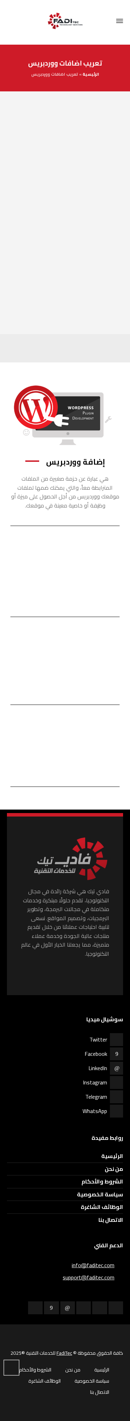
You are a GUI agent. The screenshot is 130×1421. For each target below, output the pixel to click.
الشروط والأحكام (102, 1181)
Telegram (96, 1096)
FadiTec (64, 1353)
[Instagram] (83, 1307)
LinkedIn (97, 1068)
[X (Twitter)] (35, 1307)
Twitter (98, 1039)
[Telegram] (99, 1307)
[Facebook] (51, 1307)
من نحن (114, 1169)
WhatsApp (95, 1111)
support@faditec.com (88, 1277)
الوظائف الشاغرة (102, 1207)
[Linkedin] (67, 1307)
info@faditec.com (93, 1265)
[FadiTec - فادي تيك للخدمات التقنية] (65, 20)
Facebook (96, 1053)
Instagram (95, 1082)
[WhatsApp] (116, 1307)
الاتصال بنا (110, 1220)
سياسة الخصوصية (100, 1194)
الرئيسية (91, 74)
